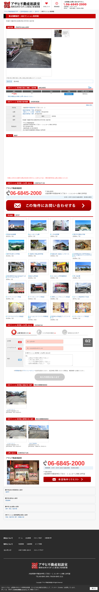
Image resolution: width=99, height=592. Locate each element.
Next (50, 52)
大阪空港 (37, 112)
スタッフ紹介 (38, 538)
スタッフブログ (38, 550)
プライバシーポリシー (29, 370)
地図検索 (21, 544)
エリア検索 (38, 544)
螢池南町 (8, 500)
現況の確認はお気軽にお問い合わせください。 (21, 96)
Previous (8, 52)
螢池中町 (32, 107)
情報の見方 (89, 105)
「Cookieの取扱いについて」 (20, 589)
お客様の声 (48, 538)
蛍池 (33, 110)
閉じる (94, 588)
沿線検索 (29, 544)
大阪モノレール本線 (28, 112)
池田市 (7, 492)
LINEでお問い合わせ (24, 550)
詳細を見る (69, 94)
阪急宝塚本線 (26, 110)
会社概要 (28, 538)
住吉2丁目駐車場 (33, 443)
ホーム (20, 538)
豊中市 (28, 107)
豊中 (33, 113)
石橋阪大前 (21, 517)
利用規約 (17, 370)
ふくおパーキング (11, 409)
